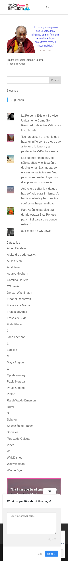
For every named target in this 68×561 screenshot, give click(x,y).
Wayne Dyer (15, 470)
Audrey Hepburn (17, 273)
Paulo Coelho (16, 387)
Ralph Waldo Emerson (21, 400)
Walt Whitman (16, 463)
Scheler (12, 419)
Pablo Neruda (16, 381)
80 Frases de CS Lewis (36, 230)
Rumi (10, 406)
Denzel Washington (19, 292)
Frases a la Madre (18, 305)
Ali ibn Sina (14, 260)
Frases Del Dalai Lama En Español (25, 60)
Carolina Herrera (17, 280)
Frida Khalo (14, 324)
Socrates (12, 432)
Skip (40, 553)
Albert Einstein (16, 248)
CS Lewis (13, 286)
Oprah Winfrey (16, 375)
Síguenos (12, 90)
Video (11, 445)
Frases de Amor (16, 63)
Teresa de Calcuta (18, 438)
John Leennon (16, 337)
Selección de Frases (20, 425)
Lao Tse (12, 349)
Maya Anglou (15, 362)
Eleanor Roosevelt (19, 299)
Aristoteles (13, 267)
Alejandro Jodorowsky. (21, 254)
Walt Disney (14, 457)
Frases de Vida (16, 318)
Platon (11, 394)
